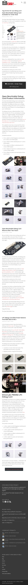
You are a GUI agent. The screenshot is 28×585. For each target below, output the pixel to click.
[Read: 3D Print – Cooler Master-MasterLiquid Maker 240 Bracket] (3, 540)
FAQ (3, 567)
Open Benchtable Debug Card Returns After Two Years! (11, 229)
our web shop (5, 22)
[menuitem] (21, 2)
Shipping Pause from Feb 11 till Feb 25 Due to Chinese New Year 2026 (13, 517)
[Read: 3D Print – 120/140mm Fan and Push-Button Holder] (3, 543)
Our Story (4, 565)
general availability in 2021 (8, 272)
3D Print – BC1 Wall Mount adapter (12, 532)
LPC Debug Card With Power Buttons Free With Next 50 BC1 (14, 318)
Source (3, 563)
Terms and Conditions (6, 573)
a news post (14, 41)
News (11, 16)
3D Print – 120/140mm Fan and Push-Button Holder (15, 542)
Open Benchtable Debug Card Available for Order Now (11, 13)
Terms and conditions (9, 583)
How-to (3, 561)
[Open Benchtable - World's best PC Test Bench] (11, 2)
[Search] (21, 2)
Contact (3, 569)
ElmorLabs (11, 326)
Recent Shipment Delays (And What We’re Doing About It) (11, 511)
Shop (3, 556)
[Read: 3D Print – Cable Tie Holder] (3, 536)
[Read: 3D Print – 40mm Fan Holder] (3, 546)
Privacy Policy (4, 571)
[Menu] (24, 2)
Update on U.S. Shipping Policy (7, 522)
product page (9, 306)
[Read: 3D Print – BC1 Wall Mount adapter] (3, 533)
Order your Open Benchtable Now (14, 469)
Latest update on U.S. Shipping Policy (8, 520)
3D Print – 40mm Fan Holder (10, 546)
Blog (3, 558)
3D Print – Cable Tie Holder (10, 536)
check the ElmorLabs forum (8, 122)
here (24, 412)
